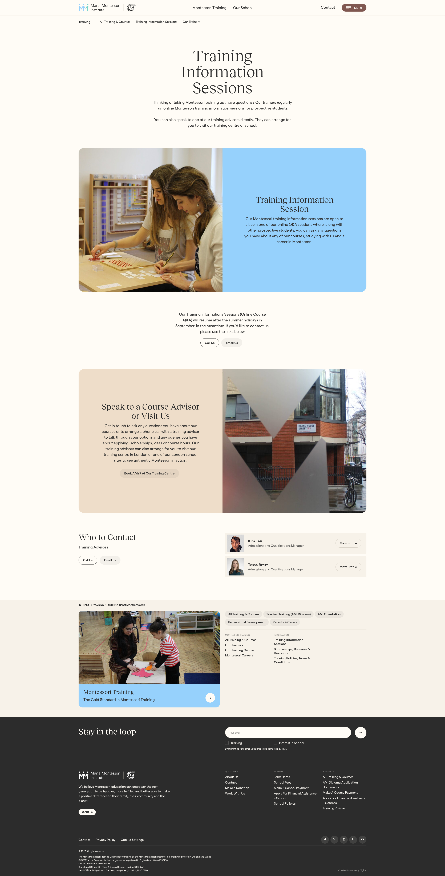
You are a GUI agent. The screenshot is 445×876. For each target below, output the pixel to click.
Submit (360, 732)
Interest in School (291, 743)
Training (236, 743)
